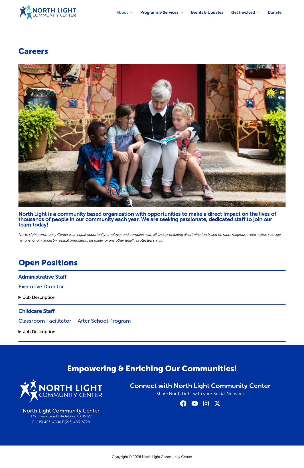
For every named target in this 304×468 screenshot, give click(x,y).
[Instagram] (206, 403)
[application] (130, 12)
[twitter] (217, 403)
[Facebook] (183, 403)
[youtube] (194, 403)
